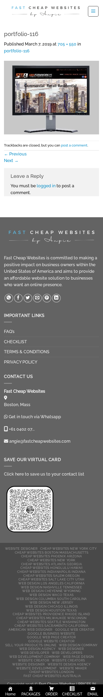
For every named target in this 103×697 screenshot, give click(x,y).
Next (11, 160)
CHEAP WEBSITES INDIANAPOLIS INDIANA (51, 572)
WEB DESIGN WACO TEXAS (51, 595)
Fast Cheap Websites (24, 257)
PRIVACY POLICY (20, 362)
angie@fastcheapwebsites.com (39, 441)
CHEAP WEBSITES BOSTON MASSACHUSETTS (51, 552)
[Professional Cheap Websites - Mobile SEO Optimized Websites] (45, 11)
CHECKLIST (15, 341)
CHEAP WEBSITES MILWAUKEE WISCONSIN (51, 618)
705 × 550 (67, 44)
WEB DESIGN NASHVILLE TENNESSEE (51, 587)
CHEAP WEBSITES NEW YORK (51, 560)
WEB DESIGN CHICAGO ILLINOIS (51, 606)
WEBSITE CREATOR (33, 660)
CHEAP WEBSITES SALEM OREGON (51, 576)
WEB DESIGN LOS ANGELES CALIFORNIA (51, 583)
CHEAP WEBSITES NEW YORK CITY (68, 548)
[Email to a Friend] (37, 298)
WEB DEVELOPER (35, 653)
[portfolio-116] (51, 97)
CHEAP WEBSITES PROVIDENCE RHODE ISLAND (51, 614)
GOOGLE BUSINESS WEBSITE (51, 633)
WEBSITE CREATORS (68, 660)
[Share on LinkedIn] (56, 298)
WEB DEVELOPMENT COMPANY (34, 657)
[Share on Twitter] (28, 298)
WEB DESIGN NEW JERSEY (51, 602)
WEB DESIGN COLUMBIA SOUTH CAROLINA (51, 599)
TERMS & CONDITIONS (26, 351)
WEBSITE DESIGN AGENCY (69, 664)
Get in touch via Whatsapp (35, 416)
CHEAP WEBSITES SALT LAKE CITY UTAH (51, 579)
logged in (46, 185)
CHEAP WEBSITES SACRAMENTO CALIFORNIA (51, 626)
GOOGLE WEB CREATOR (75, 630)
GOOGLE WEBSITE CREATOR (51, 641)
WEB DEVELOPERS (67, 653)
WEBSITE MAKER (73, 668)
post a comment (74, 145)
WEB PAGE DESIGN (78, 657)
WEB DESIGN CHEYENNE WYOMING (51, 591)
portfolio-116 (17, 50)
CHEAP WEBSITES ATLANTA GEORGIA (51, 564)
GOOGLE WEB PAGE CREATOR (51, 637)
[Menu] (93, 11)
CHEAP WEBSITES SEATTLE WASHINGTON (51, 622)
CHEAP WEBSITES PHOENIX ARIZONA (51, 556)
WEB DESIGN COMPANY (78, 645)
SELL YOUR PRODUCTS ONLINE (30, 645)
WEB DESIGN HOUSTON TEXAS (51, 610)
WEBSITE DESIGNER (21, 548)
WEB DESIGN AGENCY (37, 649)
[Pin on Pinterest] (47, 298)
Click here (14, 474)
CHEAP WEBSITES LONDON (51, 672)
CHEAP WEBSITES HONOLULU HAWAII (51, 568)
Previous (15, 153)
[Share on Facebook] (18, 298)
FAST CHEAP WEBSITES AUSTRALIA (52, 676)
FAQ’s (9, 331)
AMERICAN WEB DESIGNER (30, 630)
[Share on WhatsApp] (8, 298)
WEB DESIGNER (71, 649)
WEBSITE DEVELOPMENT (36, 668)
